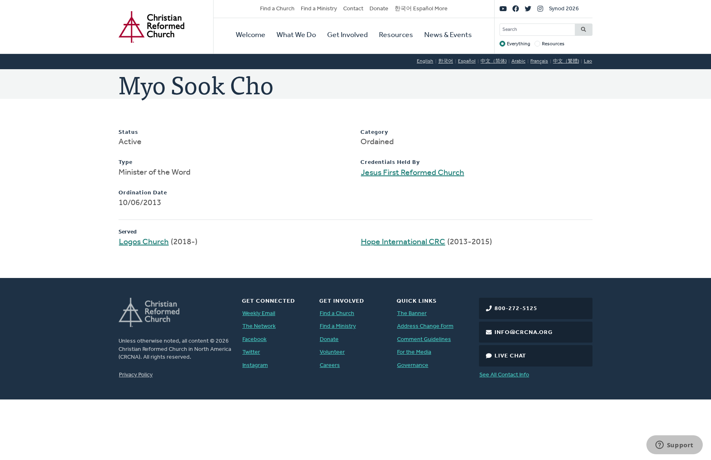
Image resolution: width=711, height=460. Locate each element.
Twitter (251, 352)
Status (128, 132)
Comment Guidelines (424, 339)
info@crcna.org (524, 332)
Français (539, 61)
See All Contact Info (504, 375)
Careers (330, 365)
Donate (378, 9)
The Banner (412, 314)
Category (374, 132)
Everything (518, 44)
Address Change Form (425, 326)
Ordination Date (142, 193)
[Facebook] (515, 9)
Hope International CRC (403, 242)
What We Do (296, 35)
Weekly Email (258, 314)
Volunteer (332, 352)
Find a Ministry (319, 9)
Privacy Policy (136, 375)
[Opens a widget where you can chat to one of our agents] (674, 445)
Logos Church (144, 242)
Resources (396, 35)
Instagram (255, 365)
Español (467, 61)
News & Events (448, 35)
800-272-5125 (516, 309)
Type (125, 162)
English (425, 61)
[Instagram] (540, 9)
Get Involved (347, 35)
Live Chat (510, 356)
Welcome (250, 35)
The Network (259, 326)
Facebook (254, 339)
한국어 (445, 61)
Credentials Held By (390, 162)
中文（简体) (494, 61)
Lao (588, 61)
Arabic (518, 61)
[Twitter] (528, 9)
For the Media (414, 352)
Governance (412, 365)
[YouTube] (503, 9)
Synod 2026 (564, 9)
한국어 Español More (421, 9)
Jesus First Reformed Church (412, 173)
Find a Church (277, 9)
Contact (353, 9)
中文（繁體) (566, 61)
